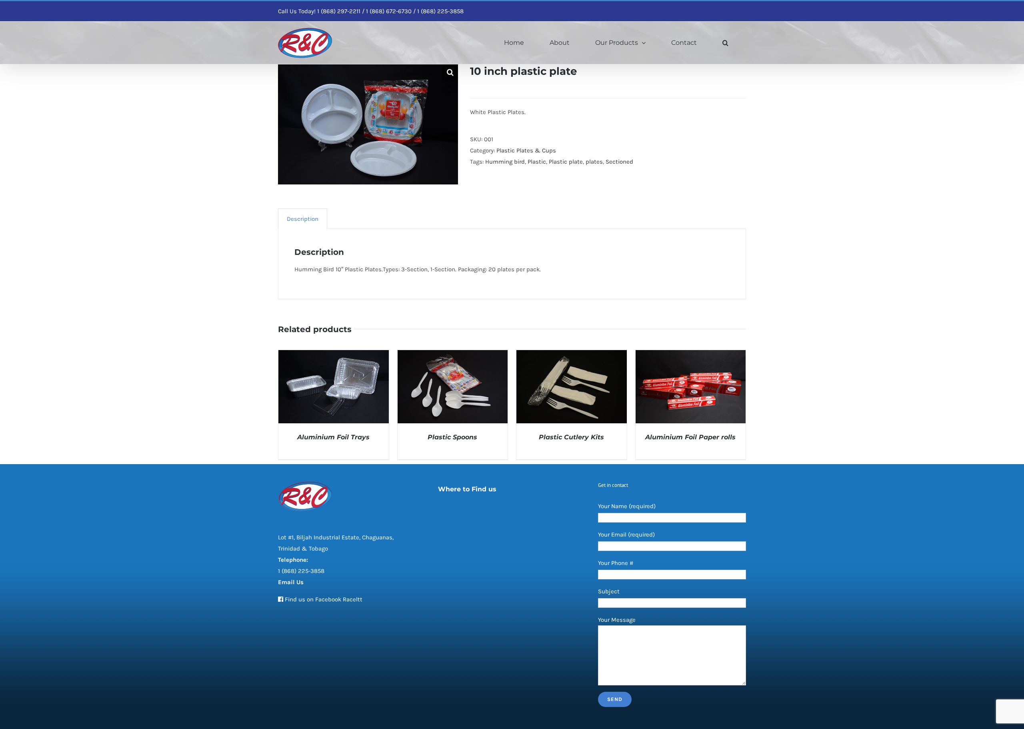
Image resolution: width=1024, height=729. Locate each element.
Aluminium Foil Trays (333, 437)
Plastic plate (566, 161)
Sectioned (619, 161)
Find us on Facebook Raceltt (323, 599)
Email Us (291, 582)
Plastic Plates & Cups (526, 150)
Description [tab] (302, 218)
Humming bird (505, 161)
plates (594, 161)
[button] (725, 43)
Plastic (537, 161)
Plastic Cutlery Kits (571, 437)
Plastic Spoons (452, 437)
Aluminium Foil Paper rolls (690, 437)
